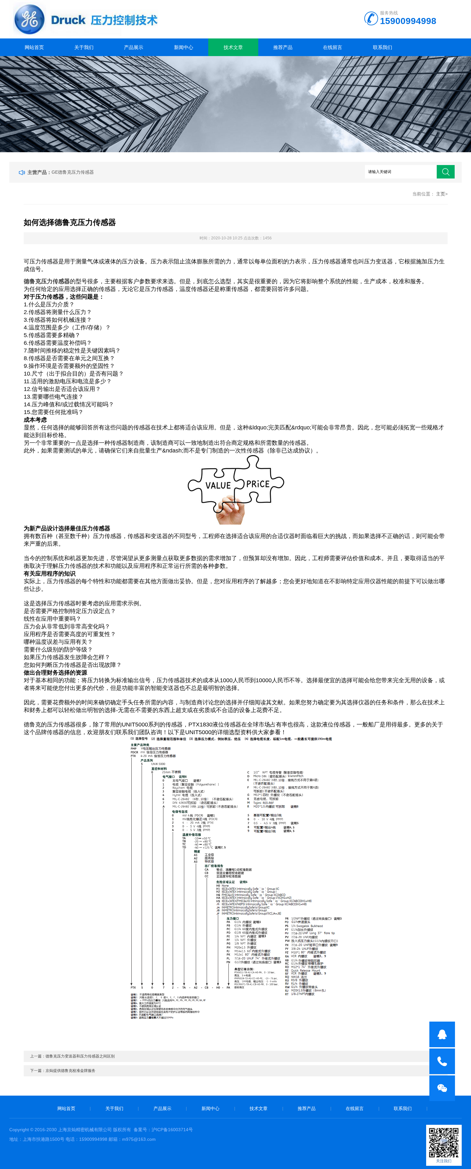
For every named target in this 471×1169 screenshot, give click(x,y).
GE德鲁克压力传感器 (73, 172)
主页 (440, 193)
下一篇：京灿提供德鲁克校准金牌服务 (62, 1070)
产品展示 (133, 47)
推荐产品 (283, 47)
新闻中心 (183, 47)
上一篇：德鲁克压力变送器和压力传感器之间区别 (72, 1056)
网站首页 (34, 47)
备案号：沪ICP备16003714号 (163, 1129)
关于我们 (84, 47)
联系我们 (382, 47)
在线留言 (332, 47)
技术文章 (233, 47)
